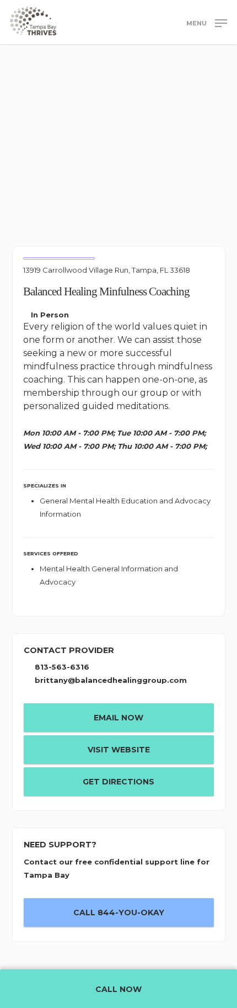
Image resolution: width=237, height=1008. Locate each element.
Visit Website (119, 750)
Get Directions (118, 782)
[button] (206, 23)
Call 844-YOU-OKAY (118, 912)
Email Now (118, 718)
